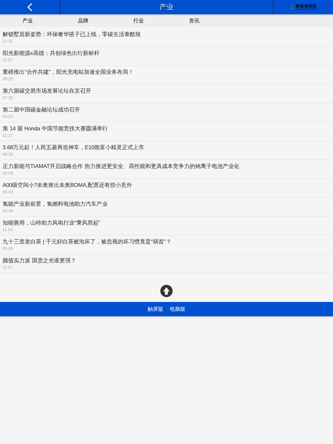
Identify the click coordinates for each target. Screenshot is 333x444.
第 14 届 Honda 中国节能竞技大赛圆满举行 (55, 128)
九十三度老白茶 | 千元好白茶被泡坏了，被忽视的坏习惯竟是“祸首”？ (87, 242)
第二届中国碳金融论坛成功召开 (41, 110)
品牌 (83, 20)
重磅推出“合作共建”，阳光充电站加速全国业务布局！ (68, 72)
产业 (27, 20)
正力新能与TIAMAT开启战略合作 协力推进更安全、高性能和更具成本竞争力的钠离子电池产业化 (121, 166)
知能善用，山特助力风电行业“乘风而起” (51, 223)
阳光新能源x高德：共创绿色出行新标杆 (51, 53)
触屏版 (155, 309)
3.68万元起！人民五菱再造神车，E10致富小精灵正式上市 (73, 147)
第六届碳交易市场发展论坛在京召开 (47, 91)
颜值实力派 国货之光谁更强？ (39, 260)
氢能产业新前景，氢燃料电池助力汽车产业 (55, 204)
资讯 (194, 20)
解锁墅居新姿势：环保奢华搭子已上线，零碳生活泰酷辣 (72, 34)
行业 (138, 20)
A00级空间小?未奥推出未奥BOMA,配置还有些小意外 (67, 185)
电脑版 (177, 309)
